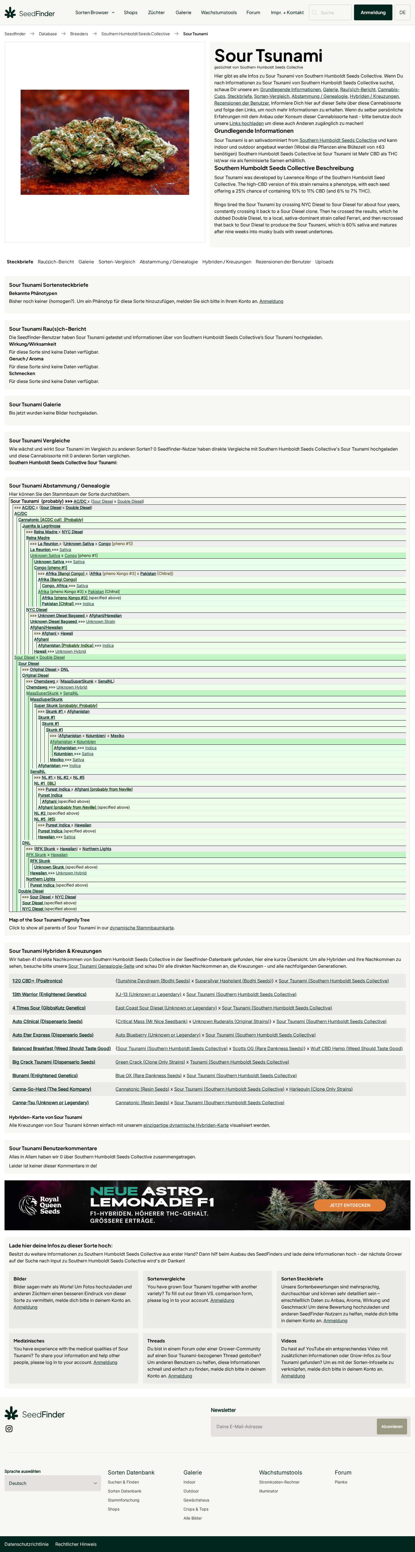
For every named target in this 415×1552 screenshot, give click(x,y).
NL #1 (47, 777)
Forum (253, 12)
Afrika (51, 573)
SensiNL (105, 681)
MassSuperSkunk (77, 681)
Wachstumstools (219, 12)
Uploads (324, 261)
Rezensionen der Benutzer (241, 103)
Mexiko (117, 735)
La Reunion (48, 543)
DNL (65, 669)
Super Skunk (46, 705)
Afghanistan (49, 645)
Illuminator (268, 1491)
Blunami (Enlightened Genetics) (45, 1075)
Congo (105, 543)
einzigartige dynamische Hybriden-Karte (186, 1125)
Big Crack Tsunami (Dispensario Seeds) (53, 1062)
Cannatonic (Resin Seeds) (142, 1089)
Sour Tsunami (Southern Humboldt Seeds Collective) (334, 981)
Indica (88, 603)
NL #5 (78, 777)
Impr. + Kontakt (287, 12)
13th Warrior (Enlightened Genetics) (49, 994)
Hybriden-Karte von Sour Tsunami (45, 1117)
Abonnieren (392, 1426)
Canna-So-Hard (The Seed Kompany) (51, 1089)
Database (48, 33)
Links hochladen (247, 123)
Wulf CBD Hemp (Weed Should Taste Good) (357, 1048)
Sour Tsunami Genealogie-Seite (101, 966)
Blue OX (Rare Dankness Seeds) (148, 1075)
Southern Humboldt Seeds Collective (135, 33)
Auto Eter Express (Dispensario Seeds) (53, 1035)
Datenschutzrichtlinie (27, 1544)
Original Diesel (43, 669)
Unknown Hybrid (70, 651)
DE (402, 12)
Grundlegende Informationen (290, 89)
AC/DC (80, 501)
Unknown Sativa (79, 543)
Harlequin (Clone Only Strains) (321, 1089)
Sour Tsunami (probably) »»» (42, 501)
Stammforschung (123, 1500)
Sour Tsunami (195, 33)
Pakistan (148, 573)
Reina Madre (45, 531)
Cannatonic (28, 519)
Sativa (65, 549)
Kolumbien (95, 735)
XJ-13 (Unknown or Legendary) (148, 994)
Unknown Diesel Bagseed (61, 615)
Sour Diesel (102, 501)
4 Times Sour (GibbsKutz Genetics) (49, 1008)
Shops (130, 12)
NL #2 (63, 777)
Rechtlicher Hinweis (76, 1544)
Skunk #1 (54, 711)
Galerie (183, 12)
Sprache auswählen (23, 1471)
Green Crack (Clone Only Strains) (150, 1062)
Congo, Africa (54, 585)
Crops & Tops (196, 1509)
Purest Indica (58, 789)
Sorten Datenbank (124, 1491)
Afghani (49, 633)
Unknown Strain (100, 621)
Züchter (156, 12)
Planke (341, 1482)
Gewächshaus (196, 1500)
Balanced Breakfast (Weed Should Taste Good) (61, 1048)
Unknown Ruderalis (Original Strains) (231, 1021)
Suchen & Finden (123, 1482)
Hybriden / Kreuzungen (374, 96)
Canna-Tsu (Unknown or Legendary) (50, 1102)
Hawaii (67, 633)
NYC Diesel (72, 531)
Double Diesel (130, 501)
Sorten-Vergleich (271, 96)
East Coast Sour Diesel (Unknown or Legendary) (166, 1008)
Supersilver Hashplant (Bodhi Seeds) (233, 981)
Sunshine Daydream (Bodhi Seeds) (153, 981)
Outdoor (191, 1491)
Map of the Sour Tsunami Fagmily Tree (49, 920)
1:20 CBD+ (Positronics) (37, 981)
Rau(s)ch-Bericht (357, 89)
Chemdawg (44, 681)
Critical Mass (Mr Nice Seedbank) (152, 1021)
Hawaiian (83, 825)
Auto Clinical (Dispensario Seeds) (47, 1021)
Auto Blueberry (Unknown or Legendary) (158, 1035)
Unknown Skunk (49, 867)
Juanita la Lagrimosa (41, 525)
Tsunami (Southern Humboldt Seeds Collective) (239, 1062)
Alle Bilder (193, 1518)
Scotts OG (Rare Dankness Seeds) (268, 1048)
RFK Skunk (45, 848)
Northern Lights (96, 848)
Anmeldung (373, 12)
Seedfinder (15, 33)
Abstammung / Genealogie (320, 96)
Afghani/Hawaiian (105, 615)
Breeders (79, 33)
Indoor (189, 1482)
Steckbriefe (240, 96)
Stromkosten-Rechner (279, 1482)
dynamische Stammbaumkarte (142, 928)
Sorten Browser (92, 12)
